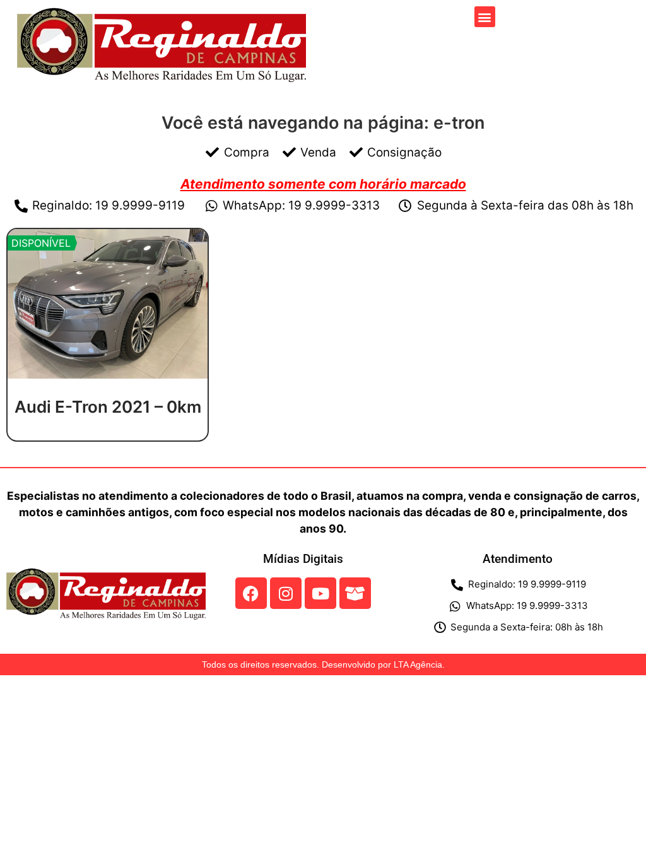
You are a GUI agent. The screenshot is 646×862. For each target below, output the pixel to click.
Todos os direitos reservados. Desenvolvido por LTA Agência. (323, 664)
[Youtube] (320, 593)
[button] (484, 16)
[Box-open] (355, 593)
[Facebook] (251, 593)
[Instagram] (286, 593)
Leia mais (108, 436)
